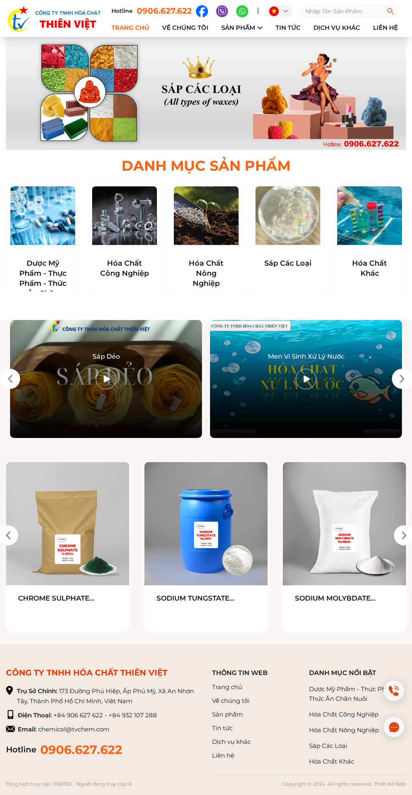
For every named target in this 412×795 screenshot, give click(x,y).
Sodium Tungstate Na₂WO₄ (193, 598)
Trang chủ (130, 27)
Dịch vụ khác (336, 27)
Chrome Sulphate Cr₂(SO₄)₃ (53, 598)
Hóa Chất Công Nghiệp (124, 268)
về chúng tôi (185, 27)
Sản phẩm (238, 27)
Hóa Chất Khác (369, 268)
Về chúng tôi (230, 700)
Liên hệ (223, 755)
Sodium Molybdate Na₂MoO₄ (333, 598)
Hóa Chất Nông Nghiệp (206, 273)
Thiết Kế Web (390, 784)
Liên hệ (385, 27)
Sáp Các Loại (287, 263)
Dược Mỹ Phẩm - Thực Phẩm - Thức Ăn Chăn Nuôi (42, 283)
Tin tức (288, 27)
